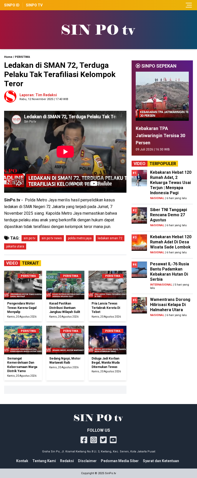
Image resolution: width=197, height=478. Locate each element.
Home (8, 57)
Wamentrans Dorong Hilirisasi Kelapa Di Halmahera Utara (170, 304)
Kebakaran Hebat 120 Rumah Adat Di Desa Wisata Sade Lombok (170, 241)
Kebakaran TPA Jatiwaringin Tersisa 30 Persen (160, 135)
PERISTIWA (22, 57)
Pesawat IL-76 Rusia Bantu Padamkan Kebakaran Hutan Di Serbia (169, 272)
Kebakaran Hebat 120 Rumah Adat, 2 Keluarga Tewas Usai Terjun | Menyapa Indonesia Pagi (170, 182)
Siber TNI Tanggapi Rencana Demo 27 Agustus (168, 214)
